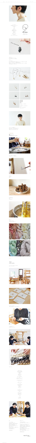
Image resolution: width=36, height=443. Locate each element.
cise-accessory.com (10, 430)
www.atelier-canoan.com (22, 431)
